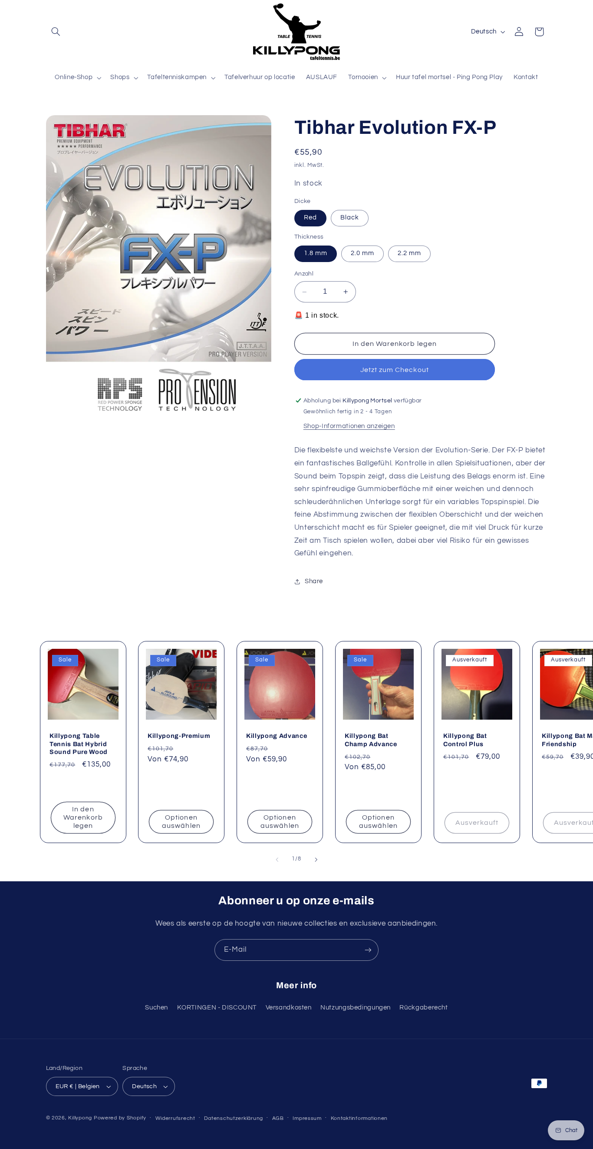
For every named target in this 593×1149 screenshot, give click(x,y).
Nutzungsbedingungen (355, 1007)
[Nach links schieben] (277, 859)
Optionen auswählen (181, 821)
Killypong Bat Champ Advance (371, 740)
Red (310, 218)
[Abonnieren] (368, 949)
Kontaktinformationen (359, 1118)
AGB (278, 1118)
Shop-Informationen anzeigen (349, 426)
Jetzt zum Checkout (394, 369)
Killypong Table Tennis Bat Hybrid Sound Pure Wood (78, 744)
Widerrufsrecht (175, 1118)
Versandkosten (289, 1007)
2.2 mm (409, 253)
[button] (56, 32)
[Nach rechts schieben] (316, 859)
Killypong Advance (276, 736)
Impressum (307, 1118)
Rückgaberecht (423, 1007)
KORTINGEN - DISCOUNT (217, 1007)
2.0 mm (362, 253)
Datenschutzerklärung (233, 1118)
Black (349, 218)
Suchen (156, 1007)
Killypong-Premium (179, 736)
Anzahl (304, 274)
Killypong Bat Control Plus (465, 740)
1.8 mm (315, 253)
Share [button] (314, 581)
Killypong (80, 1118)
